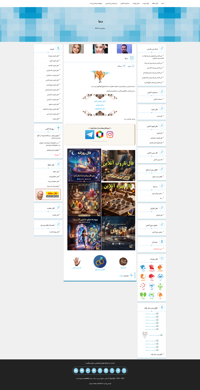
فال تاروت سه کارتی (52, 75)
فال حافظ (155, 3)
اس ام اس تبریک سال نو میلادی (152, 72)
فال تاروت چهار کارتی (52, 80)
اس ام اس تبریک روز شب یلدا (153, 62)
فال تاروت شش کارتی (52, 89)
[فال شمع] (84, 200)
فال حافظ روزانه (54, 176)
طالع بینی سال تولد (156, 354)
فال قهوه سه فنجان (156, 137)
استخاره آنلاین (124, 3)
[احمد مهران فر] (124, 49)
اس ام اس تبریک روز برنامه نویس (152, 77)
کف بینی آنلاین (157, 159)
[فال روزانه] (84, 166)
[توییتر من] (94, 370)
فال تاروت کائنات (53, 65)
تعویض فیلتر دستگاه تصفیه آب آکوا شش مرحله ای (48, 136)
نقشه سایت (92, 383)
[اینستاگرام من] (106, 370)
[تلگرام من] (118, 370)
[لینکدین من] (76, 370)
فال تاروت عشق (54, 104)
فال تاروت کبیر (54, 60)
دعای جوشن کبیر (100, 101)
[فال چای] (118, 233)
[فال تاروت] (118, 166)
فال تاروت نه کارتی (53, 94)
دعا (100, 21)
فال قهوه (159, 133)
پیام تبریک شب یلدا (53, 186)
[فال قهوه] (118, 200)
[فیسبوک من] (112, 370)
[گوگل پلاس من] (88, 370)
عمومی (121, 275)
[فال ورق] (84, 233)
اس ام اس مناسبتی (111, 3)
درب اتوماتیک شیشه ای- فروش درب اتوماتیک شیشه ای (49, 144)
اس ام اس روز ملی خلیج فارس (153, 82)
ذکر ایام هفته (100, 108)
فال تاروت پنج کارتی (52, 84)
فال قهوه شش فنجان (155, 142)
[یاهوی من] (124, 370)
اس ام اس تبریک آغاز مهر (154, 67)
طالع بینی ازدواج (157, 176)
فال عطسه (55, 214)
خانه (162, 3)
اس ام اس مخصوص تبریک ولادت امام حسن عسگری (153, 57)
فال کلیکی (159, 215)
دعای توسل (100, 105)
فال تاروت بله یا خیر (53, 113)
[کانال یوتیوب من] (82, 370)
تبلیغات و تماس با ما (96, 3)
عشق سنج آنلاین (157, 231)
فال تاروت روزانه (53, 55)
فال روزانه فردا (54, 231)
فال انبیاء (159, 116)
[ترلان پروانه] (100, 49)
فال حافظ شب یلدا (53, 181)
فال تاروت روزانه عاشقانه (51, 109)
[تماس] (100, 370)
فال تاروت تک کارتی (53, 70)
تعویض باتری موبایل (53, 149)
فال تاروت (146, 3)
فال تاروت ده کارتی (53, 99)
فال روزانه (136, 3)
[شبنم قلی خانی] (76, 49)
